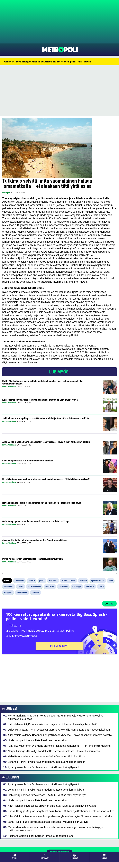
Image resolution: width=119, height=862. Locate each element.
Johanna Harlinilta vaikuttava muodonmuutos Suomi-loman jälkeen (34, 540)
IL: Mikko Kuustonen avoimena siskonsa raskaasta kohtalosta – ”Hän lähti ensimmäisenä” (46, 479)
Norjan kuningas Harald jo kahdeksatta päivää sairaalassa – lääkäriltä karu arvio (41, 502)
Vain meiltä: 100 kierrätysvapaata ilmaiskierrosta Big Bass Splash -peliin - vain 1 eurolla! (47, 61)
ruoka (101, 586)
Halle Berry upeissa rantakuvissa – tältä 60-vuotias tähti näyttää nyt (35, 521)
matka (20, 586)
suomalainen (22, 592)
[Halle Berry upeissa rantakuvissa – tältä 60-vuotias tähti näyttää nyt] (109, 527)
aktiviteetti (19, 580)
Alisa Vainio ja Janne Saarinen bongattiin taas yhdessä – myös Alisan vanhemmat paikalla (46, 441)
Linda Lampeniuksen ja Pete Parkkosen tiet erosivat (27, 460)
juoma (41, 580)
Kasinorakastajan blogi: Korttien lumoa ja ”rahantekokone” (41, 835)
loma (111, 580)
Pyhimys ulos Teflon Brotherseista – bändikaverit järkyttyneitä (32, 558)
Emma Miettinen (9, 387)
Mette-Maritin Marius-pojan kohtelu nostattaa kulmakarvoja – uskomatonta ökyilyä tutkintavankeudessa (42, 382)
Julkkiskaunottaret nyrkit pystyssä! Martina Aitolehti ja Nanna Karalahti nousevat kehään (45, 418)
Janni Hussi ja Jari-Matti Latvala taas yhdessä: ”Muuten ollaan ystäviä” (48, 821)
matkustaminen (34, 586)
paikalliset (90, 586)
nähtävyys (76, 586)
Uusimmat (11, 708)
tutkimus (35, 592)
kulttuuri (83, 580)
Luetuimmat (12, 777)
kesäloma (53, 580)
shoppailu (8, 592)
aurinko (31, 580)
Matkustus (49, 586)
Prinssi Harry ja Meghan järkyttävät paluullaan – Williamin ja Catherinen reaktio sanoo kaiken (61, 811)
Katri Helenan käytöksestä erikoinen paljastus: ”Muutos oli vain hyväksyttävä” (40, 399)
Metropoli (6, 193)
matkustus (63, 586)
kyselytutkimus (97, 580)
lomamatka (8, 586)
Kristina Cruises (68, 580)
